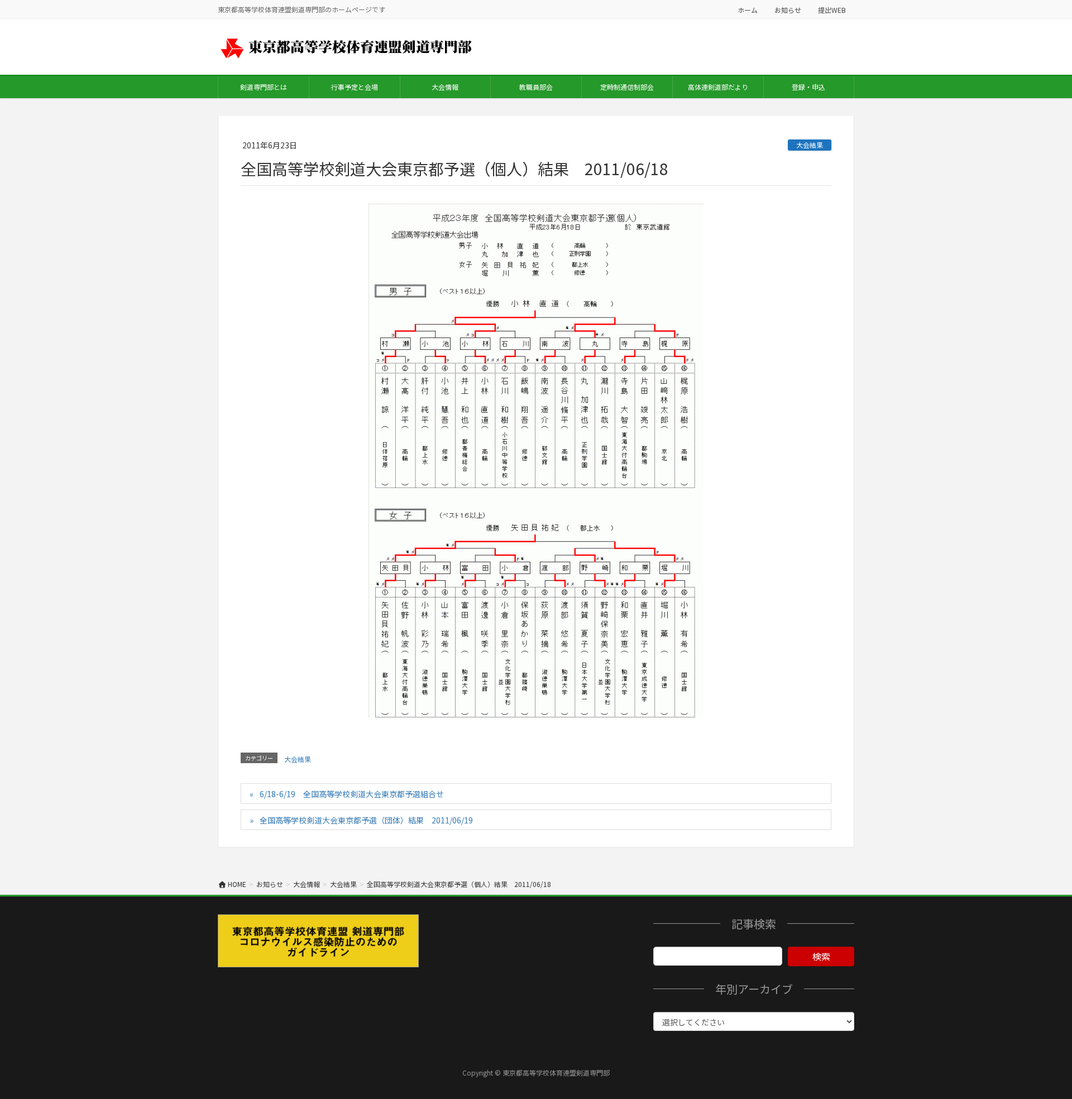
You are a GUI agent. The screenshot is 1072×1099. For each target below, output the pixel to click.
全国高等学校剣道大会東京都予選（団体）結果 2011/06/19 (366, 820)
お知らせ (787, 10)
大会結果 (809, 145)
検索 (821, 956)
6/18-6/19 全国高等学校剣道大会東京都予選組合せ (352, 793)
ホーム (748, 10)
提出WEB (832, 10)
